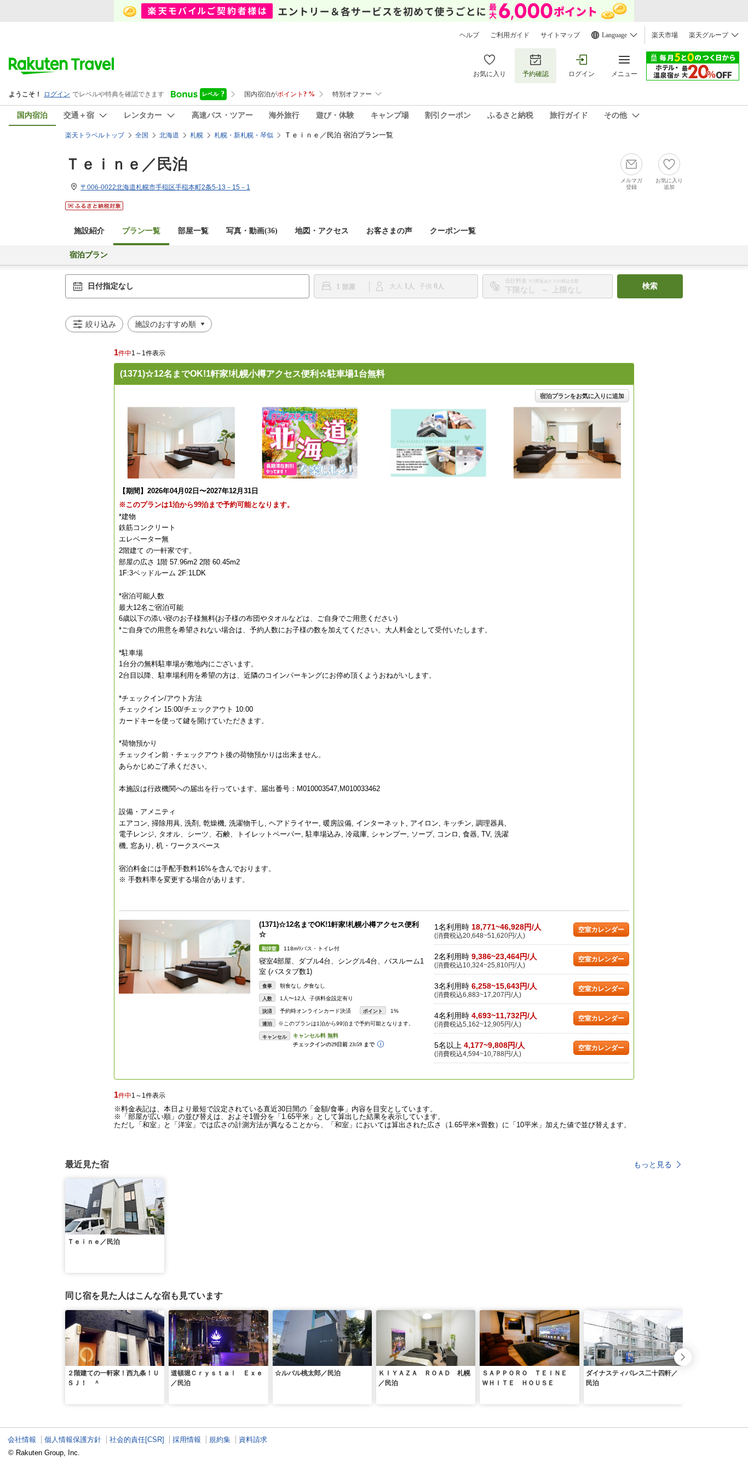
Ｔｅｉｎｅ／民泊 (126, 163)
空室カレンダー (601, 929)
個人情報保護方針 (72, 1439)
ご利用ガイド (510, 35)
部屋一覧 (193, 231)
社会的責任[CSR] (137, 1439)
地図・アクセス (322, 231)
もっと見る (653, 1164)
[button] (157, 1185)
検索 (650, 286)
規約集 (220, 1439)
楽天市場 (665, 35)
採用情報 (186, 1439)
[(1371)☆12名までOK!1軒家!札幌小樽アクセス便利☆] (184, 957)
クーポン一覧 (453, 231)
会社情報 (22, 1439)
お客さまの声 (389, 231)
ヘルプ (469, 35)
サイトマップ (560, 35)
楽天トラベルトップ (94, 135)
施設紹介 (89, 231)
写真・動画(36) (252, 231)
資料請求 (253, 1439)
